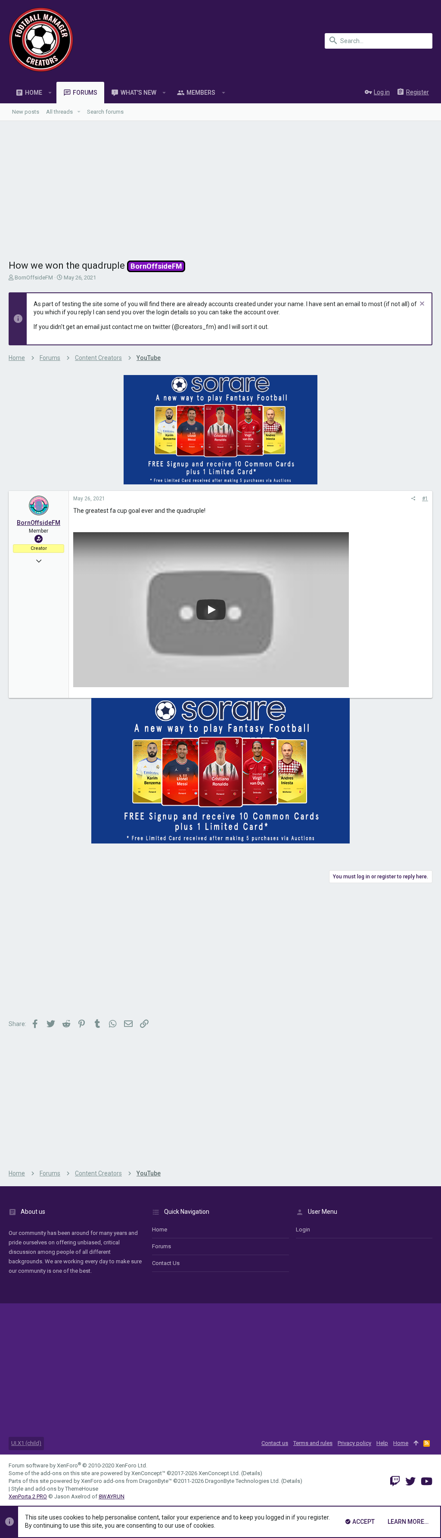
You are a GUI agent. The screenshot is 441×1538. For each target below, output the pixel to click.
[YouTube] (426, 1481)
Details (251, 1473)
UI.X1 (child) (26, 1443)
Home (159, 1229)
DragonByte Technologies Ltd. (242, 1481)
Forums (161, 1246)
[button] (50, 92)
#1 (425, 499)
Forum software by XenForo (78, 1465)
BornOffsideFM (34, 277)
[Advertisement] (220, 185)
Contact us (166, 1263)
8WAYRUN (111, 1496)
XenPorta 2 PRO (28, 1496)
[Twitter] (410, 1481)
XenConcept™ (148, 1473)
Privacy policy (354, 1443)
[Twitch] (395, 1481)
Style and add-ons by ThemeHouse (54, 1488)
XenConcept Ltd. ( (221, 1473)
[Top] (416, 1443)
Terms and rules (312, 1443)
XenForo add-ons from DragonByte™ (126, 1481)
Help (382, 1443)
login (303, 1229)
